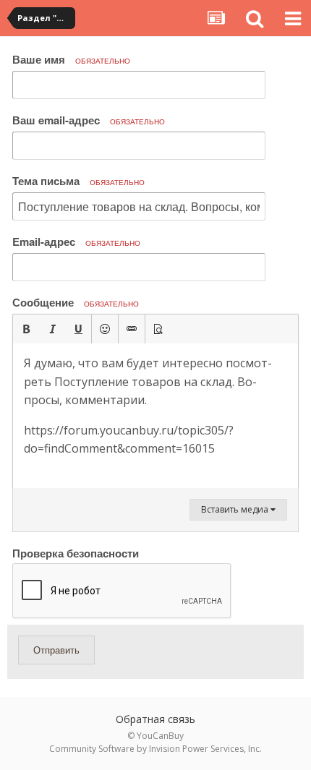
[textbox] (155, 415)
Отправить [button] (56, 649)
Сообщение (75, 302)
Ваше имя (71, 59)
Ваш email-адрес (88, 120)
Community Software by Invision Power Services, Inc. (155, 749)
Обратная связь (155, 719)
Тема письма (78, 181)
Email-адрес (76, 241)
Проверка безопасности (75, 552)
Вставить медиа (235, 509)
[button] (26, 329)
